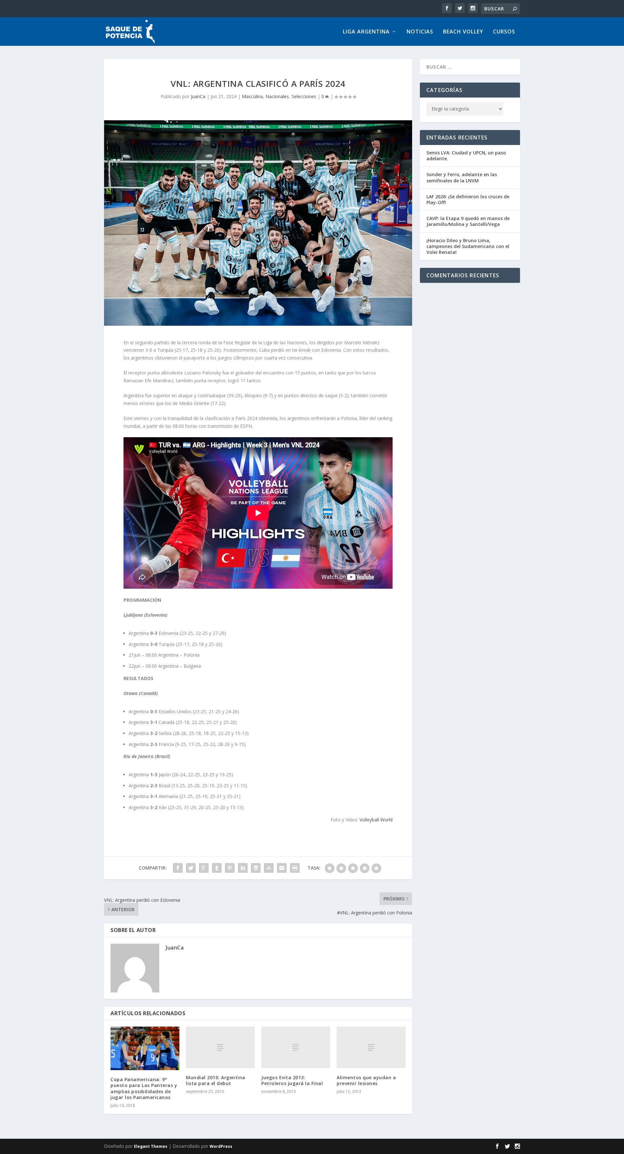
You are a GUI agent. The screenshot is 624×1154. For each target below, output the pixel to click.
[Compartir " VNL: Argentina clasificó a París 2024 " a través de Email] (281, 867)
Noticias (420, 32)
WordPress (221, 1146)
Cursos (504, 32)
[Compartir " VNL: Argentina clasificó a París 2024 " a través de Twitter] (190, 867)
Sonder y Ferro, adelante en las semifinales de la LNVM (461, 177)
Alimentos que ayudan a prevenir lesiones (366, 1080)
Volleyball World (376, 820)
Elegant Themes (150, 1146)
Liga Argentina (366, 32)
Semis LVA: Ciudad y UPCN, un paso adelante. (466, 156)
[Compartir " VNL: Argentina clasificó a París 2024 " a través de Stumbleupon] (268, 867)
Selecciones (304, 96)
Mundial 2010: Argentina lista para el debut (215, 1080)
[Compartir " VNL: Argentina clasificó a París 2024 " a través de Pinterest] (229, 867)
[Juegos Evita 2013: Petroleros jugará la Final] (295, 1047)
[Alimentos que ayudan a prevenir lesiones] (371, 1047)
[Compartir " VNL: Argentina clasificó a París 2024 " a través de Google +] (203, 867)
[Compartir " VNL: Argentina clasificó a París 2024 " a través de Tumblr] (216, 867)
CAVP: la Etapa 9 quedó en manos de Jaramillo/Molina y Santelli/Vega (468, 221)
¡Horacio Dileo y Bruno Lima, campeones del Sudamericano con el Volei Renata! (467, 246)
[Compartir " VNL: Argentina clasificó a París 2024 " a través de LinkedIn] (242, 867)
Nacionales (277, 96)
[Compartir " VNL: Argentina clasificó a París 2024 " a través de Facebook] (177, 867)
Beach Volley (463, 32)
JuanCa (198, 96)
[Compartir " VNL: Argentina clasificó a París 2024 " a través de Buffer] (255, 867)
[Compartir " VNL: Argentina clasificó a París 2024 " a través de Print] (294, 867)
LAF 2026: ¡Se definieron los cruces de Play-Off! (467, 199)
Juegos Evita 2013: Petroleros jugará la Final (292, 1080)
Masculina (252, 96)
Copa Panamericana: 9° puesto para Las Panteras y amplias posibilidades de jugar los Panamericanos (143, 1088)
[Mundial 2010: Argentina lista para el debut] (220, 1047)
